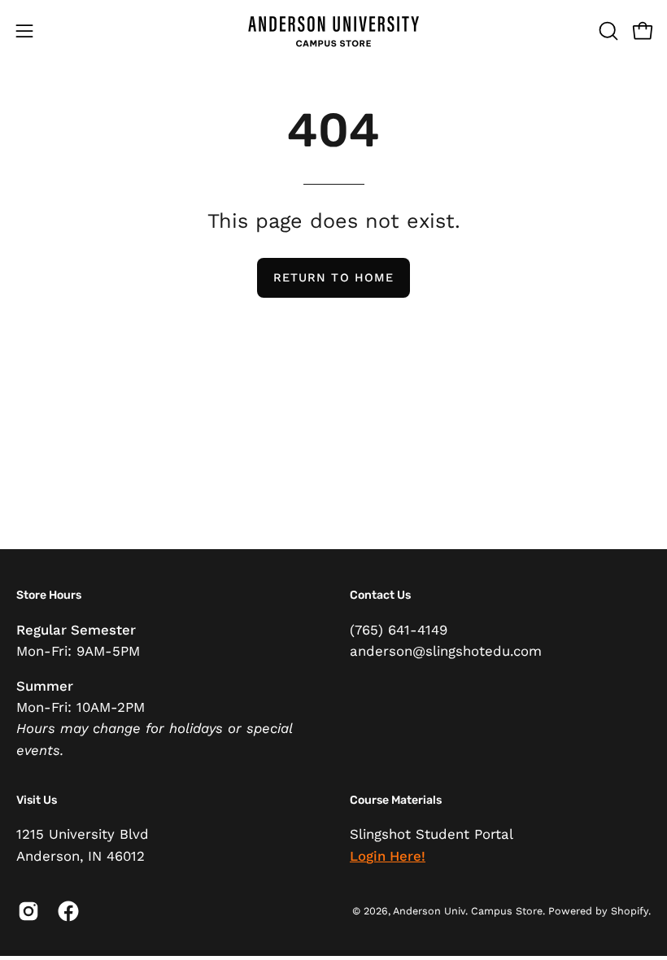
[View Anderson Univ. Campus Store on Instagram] (25, 911)
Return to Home (333, 277)
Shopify (629, 911)
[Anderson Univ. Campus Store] (333, 30)
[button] (606, 31)
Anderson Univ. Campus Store (468, 911)
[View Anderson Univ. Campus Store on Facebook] (65, 911)
